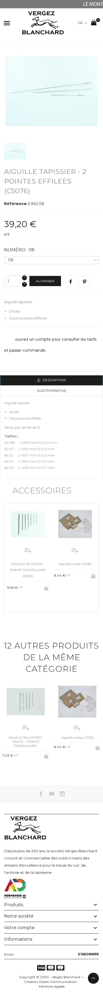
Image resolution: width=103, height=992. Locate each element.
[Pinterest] (84, 281)
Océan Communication (58, 982)
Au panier (45, 281)
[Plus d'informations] (32, 601)
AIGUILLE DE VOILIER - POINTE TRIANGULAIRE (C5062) (28, 570)
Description (54, 380)
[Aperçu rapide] (23, 601)
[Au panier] (46, 587)
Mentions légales (52, 986)
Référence (15, 203)
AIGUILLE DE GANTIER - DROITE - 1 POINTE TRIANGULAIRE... (25, 742)
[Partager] (70, 281)
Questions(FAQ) (51, 390)
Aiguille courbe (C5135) (75, 564)
